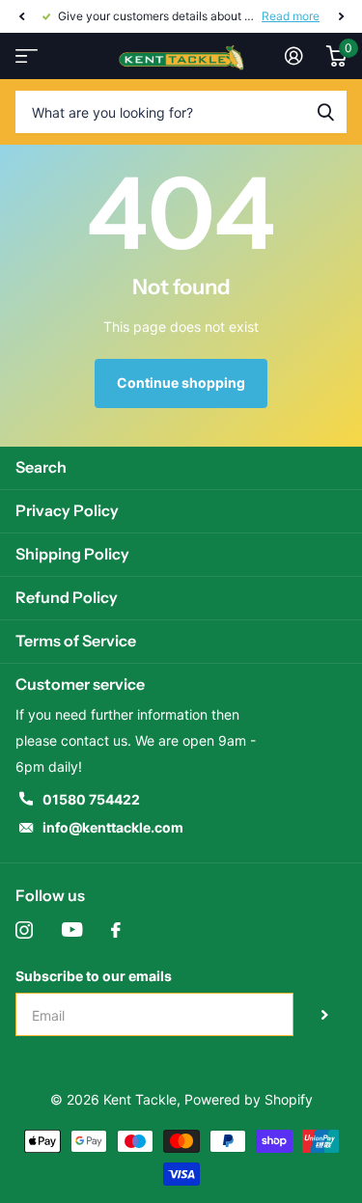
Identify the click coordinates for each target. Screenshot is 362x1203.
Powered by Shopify (248, 1099)
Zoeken (325, 112)
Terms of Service (75, 640)
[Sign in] (294, 56)
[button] (21, 16)
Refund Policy (66, 597)
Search (41, 467)
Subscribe (325, 1014)
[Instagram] (24, 930)
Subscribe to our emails (93, 976)
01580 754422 (91, 799)
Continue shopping (181, 382)
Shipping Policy (72, 553)
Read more (291, 16)
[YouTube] (72, 930)
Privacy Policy (67, 510)
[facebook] (116, 930)
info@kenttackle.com (112, 827)
